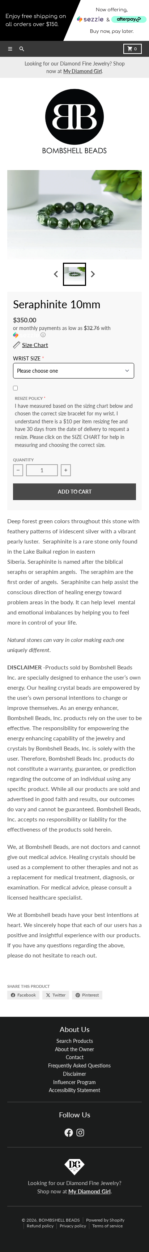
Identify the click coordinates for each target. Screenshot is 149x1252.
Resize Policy (29, 398)
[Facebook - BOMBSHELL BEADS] (68, 1132)
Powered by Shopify (105, 1220)
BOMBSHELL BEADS (59, 1220)
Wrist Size (27, 358)
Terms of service (107, 1225)
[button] (74, 331)
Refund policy (40, 1225)
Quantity (23, 459)
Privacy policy (73, 1225)
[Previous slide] (56, 274)
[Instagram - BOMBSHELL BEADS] (80, 1132)
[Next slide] (93, 274)
